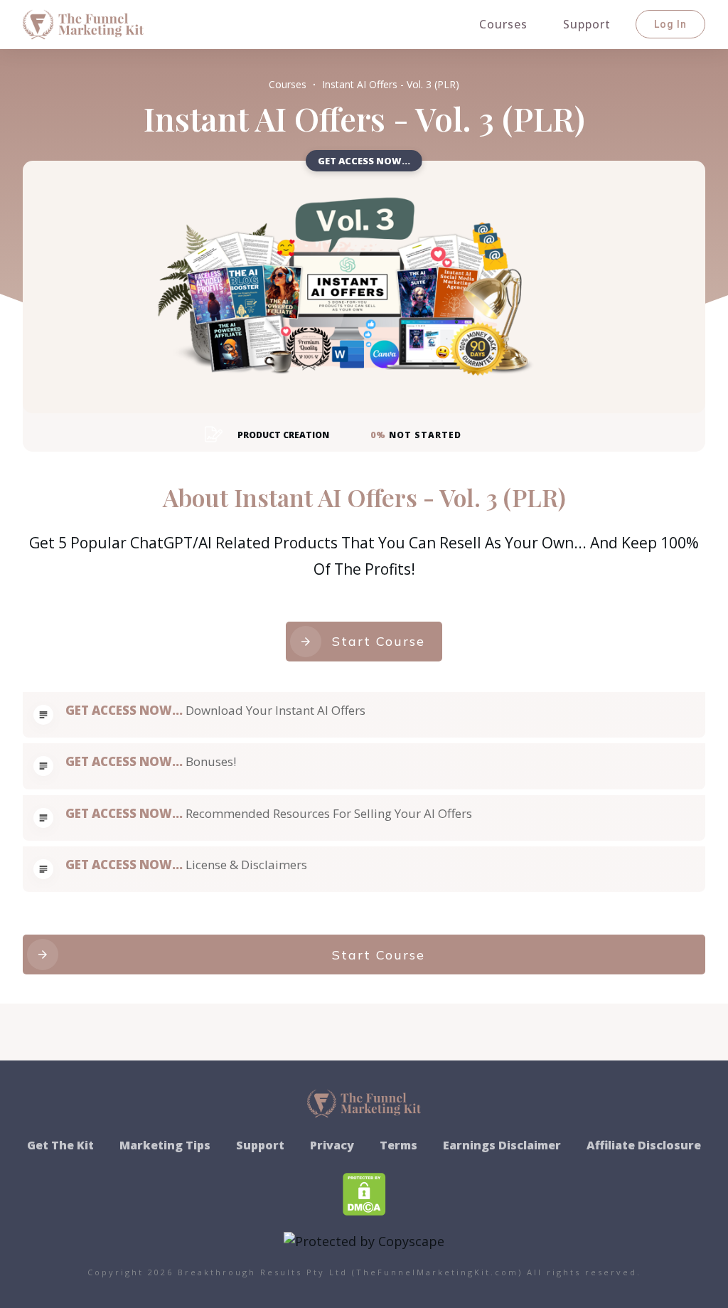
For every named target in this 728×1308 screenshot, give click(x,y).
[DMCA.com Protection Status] (364, 1192)
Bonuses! (211, 761)
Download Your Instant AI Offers (275, 710)
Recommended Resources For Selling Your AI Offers (329, 813)
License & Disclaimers (246, 864)
